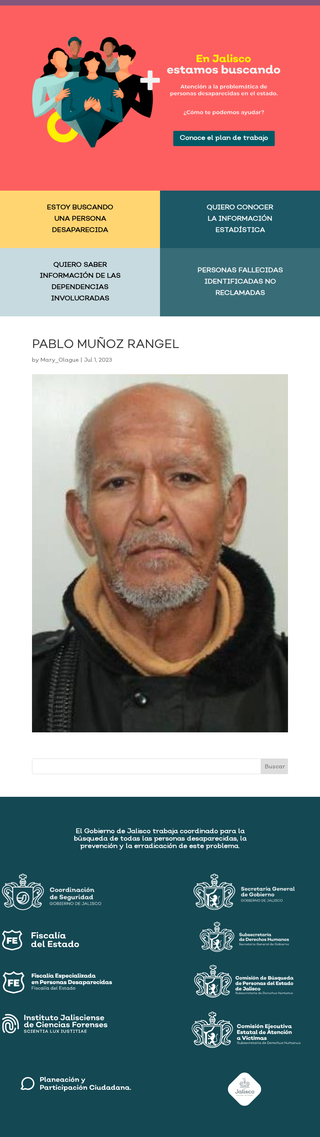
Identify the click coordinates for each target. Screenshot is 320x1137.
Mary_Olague (60, 360)
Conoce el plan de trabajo (224, 138)
